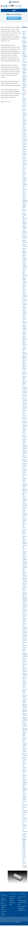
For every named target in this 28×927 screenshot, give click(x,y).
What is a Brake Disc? (24, 378)
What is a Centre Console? (24, 417)
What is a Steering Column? (24, 706)
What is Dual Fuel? (24, 169)
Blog (10, 904)
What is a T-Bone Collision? (24, 724)
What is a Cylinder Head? (24, 470)
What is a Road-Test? (24, 649)
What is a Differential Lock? (25, 485)
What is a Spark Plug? (24, 691)
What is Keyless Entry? (24, 206)
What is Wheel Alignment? (25, 337)
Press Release (18, 6)
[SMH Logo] (4, 6)
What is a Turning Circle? (24, 759)
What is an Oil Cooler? (24, 835)
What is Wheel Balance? (24, 343)
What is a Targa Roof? (24, 733)
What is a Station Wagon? (24, 700)
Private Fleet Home (14, 2)
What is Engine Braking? (24, 179)
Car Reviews (3, 911)
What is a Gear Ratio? (24, 538)
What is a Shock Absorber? (25, 669)
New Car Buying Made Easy (3, 900)
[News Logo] (11, 6)
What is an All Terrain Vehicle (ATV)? (24, 796)
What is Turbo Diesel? (24, 317)
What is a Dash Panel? (24, 480)
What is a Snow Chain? (24, 679)
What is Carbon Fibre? (24, 124)
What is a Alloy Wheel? (24, 361)
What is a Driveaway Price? (25, 514)
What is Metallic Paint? (24, 227)
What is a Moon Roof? (24, 589)
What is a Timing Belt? (24, 739)
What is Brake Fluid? (24, 105)
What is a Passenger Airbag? (25, 605)
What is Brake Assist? (24, 100)
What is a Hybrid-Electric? (24, 552)
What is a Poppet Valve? (24, 620)
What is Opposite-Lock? (24, 237)
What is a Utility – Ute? (24, 771)
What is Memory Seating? (24, 222)
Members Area (12, 896)
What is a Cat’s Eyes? (24, 412)
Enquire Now (14, 18)
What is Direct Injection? (24, 158)
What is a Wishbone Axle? (24, 789)
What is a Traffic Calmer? (24, 750)
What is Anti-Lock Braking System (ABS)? (24, 78)
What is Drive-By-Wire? (24, 164)
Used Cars (3, 907)
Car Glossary (8, 101)
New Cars (3, 903)
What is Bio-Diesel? (24, 89)
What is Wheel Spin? (24, 348)
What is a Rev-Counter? (24, 644)
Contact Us (3, 915)
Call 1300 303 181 (23, 8)
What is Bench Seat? (24, 33)
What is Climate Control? (24, 134)
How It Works (3, 905)
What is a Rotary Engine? (24, 660)
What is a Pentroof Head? (24, 610)
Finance (2, 909)
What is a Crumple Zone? (24, 465)
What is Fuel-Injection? (24, 188)
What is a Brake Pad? (24, 383)
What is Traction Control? (24, 312)
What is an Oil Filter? (24, 841)
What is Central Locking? (24, 129)
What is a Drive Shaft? (24, 509)
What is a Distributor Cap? (25, 500)
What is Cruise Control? (24, 153)
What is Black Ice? (24, 94)
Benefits (2, 913)
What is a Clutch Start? (24, 441)
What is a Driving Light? (24, 520)
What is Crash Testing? (24, 148)
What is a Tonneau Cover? (24, 744)
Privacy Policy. (17, 921)
